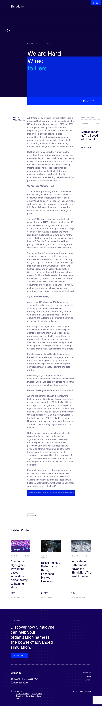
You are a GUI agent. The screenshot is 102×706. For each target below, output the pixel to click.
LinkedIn (88, 679)
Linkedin (91, 100)
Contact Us (30, 696)
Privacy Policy (37, 693)
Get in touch (19, 655)
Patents (18, 698)
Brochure (44, 558)
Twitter (88, 676)
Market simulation (18, 598)
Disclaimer (19, 696)
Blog (97, 123)
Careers (39, 696)
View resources (88, 147)
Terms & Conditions (22, 693)
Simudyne (17, 6)
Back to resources (18, 118)
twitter (85, 101)
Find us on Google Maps (19, 682)
